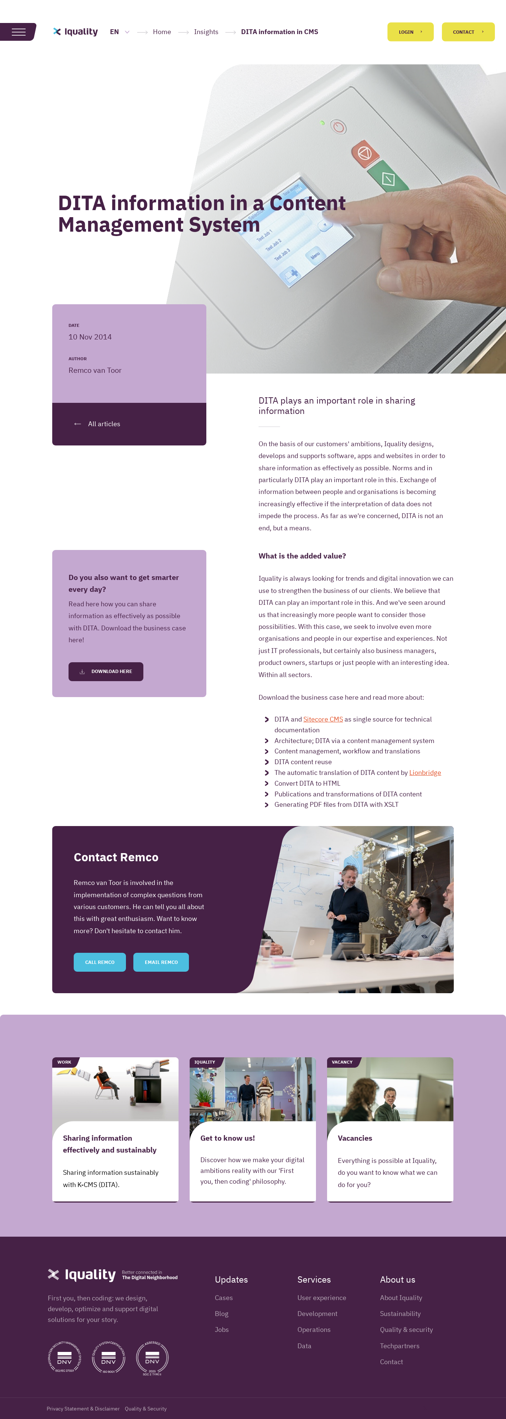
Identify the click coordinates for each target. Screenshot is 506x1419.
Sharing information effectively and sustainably (110, 1143)
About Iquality (401, 1297)
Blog (222, 1313)
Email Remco (161, 962)
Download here (111, 671)
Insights (206, 31)
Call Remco (99, 962)
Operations (314, 1329)
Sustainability (400, 1313)
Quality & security (406, 1329)
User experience (321, 1297)
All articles (103, 424)
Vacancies (355, 1138)
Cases (224, 1297)
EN (115, 31)
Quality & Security (146, 1408)
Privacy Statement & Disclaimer (83, 1408)
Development (317, 1313)
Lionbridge (425, 772)
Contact (464, 32)
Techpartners (400, 1346)
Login (407, 32)
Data (304, 1346)
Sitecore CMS (323, 719)
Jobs (222, 1329)
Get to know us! (227, 1138)
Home (162, 31)
